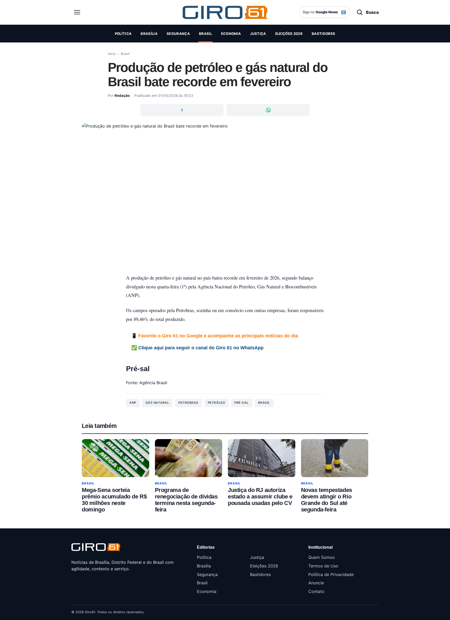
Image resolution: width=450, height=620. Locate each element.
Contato (316, 591)
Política (123, 33)
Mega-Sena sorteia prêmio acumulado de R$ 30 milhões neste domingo (114, 500)
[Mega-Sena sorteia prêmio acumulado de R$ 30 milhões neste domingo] (115, 458)
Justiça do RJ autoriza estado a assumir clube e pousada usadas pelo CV (260, 496)
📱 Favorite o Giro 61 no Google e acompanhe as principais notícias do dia (214, 335)
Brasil (205, 33)
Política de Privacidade (331, 574)
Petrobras (188, 402)
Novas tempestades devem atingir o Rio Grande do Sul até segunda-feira (326, 500)
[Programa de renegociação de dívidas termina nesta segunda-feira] (188, 458)
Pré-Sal (241, 402)
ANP (132, 402)
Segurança (178, 33)
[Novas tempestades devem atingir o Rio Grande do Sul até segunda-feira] (334, 458)
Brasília (149, 33)
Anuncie (316, 582)
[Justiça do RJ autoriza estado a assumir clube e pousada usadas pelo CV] (261, 458)
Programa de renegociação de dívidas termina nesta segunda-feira (186, 500)
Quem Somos (321, 557)
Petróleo (216, 402)
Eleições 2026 (289, 33)
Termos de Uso (323, 565)
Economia (231, 33)
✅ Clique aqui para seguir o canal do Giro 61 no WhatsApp (197, 347)
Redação (122, 95)
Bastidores (323, 33)
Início (112, 54)
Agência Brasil (153, 382)
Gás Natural (157, 402)
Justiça (258, 33)
